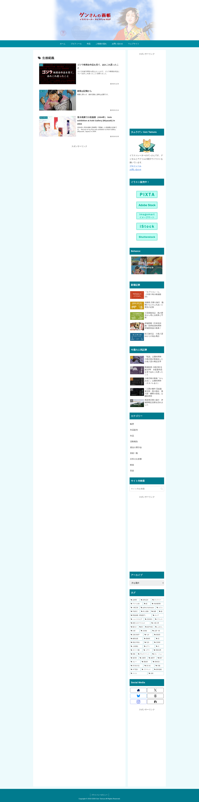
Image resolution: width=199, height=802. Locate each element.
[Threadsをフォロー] (155, 696)
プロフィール (135, 166)
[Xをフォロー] (155, 690)
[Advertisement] (79, 154)
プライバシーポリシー (99, 795)
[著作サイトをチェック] (138, 690)
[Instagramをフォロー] (138, 701)
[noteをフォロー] (155, 701)
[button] (162, 488)
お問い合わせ (135, 170)
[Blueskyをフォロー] (138, 696)
